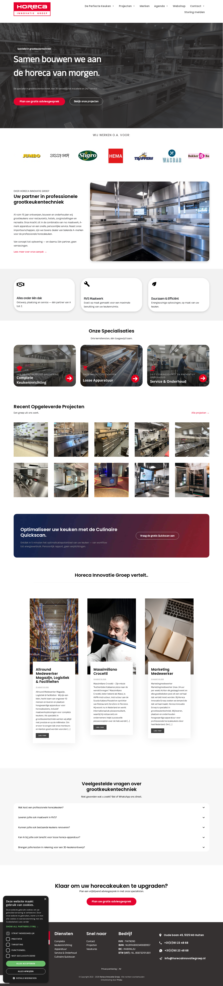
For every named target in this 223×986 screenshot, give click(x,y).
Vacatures (91, 949)
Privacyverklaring (109, 969)
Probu (119, 980)
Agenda (159, 6)
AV (120, 969)
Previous (29, 670)
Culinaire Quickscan (64, 956)
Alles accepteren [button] (25, 963)
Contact (195, 6)
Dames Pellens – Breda (71, 480)
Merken (145, 6)
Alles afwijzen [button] (26, 971)
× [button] (45, 899)
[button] (111, 807)
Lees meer (42, 735)
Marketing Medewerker (162, 671)
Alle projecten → (200, 412)
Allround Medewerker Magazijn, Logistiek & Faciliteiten (52, 675)
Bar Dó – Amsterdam (152, 439)
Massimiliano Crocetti (105, 671)
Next (193, 670)
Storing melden (194, 12)
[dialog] (26, 939)
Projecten (125, 6)
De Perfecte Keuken (98, 6)
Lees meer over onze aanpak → (30, 251)
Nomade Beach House (111, 439)
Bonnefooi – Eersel (192, 439)
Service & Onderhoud (65, 952)
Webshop (179, 6)
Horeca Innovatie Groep (36, 5)
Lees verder (24, 921)
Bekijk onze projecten (86, 101)
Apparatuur (60, 949)
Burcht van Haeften (31, 439)
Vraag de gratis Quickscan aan (157, 535)
